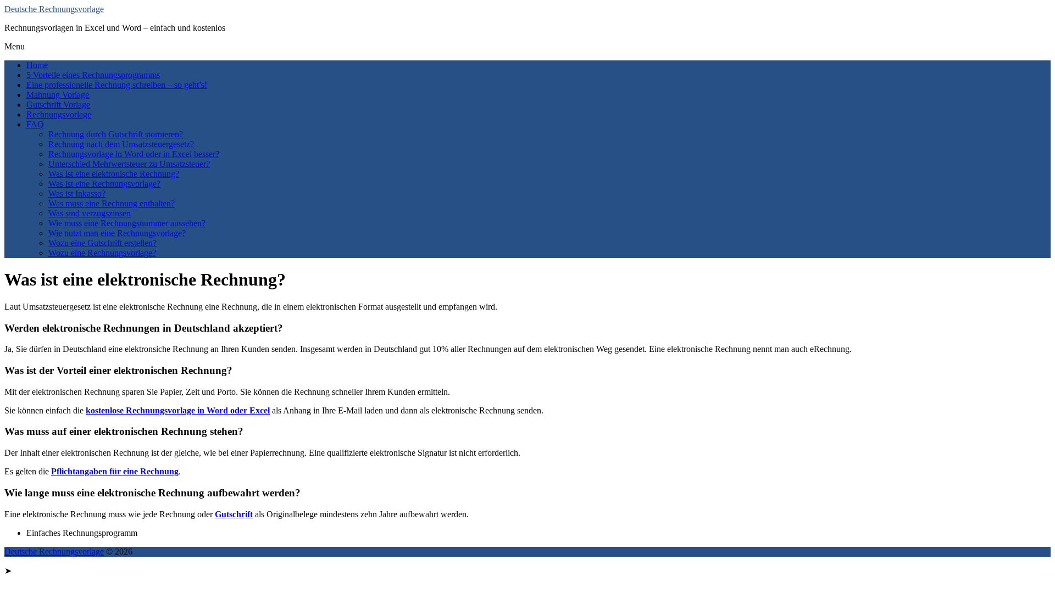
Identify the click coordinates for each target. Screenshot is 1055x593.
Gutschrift (234, 514)
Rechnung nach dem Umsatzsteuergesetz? (121, 144)
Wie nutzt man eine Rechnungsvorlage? (117, 233)
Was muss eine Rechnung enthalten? (111, 203)
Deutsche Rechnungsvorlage (54, 9)
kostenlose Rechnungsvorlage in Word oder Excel (178, 410)
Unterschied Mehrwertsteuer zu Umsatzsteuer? (129, 164)
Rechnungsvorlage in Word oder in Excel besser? (133, 154)
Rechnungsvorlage (58, 114)
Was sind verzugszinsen (89, 213)
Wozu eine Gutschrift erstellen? (102, 243)
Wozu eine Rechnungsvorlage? (102, 253)
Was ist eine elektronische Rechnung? (113, 173)
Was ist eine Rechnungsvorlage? (104, 183)
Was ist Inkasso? (77, 193)
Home (37, 65)
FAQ (35, 124)
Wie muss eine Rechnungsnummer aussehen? (127, 223)
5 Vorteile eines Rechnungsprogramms (93, 75)
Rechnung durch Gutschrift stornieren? (115, 134)
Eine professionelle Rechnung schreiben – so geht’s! (116, 84)
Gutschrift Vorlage (58, 104)
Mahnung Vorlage (57, 94)
